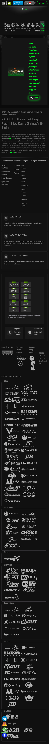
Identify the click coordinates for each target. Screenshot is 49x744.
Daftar (41, 3)
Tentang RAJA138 (5, 166)
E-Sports (37, 30)
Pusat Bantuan (7, 178)
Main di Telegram (18, 3)
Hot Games (5, 30)
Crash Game (28, 30)
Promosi (17, 165)
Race (17, 29)
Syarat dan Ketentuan (5, 183)
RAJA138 (12, 139)
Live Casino (13, 30)
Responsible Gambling (6, 173)
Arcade (32, 29)
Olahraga (22, 29)
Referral (16, 173)
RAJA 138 (12, 152)
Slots (9, 29)
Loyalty (16, 169)
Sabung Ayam (42, 30)
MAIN (35, 98)
